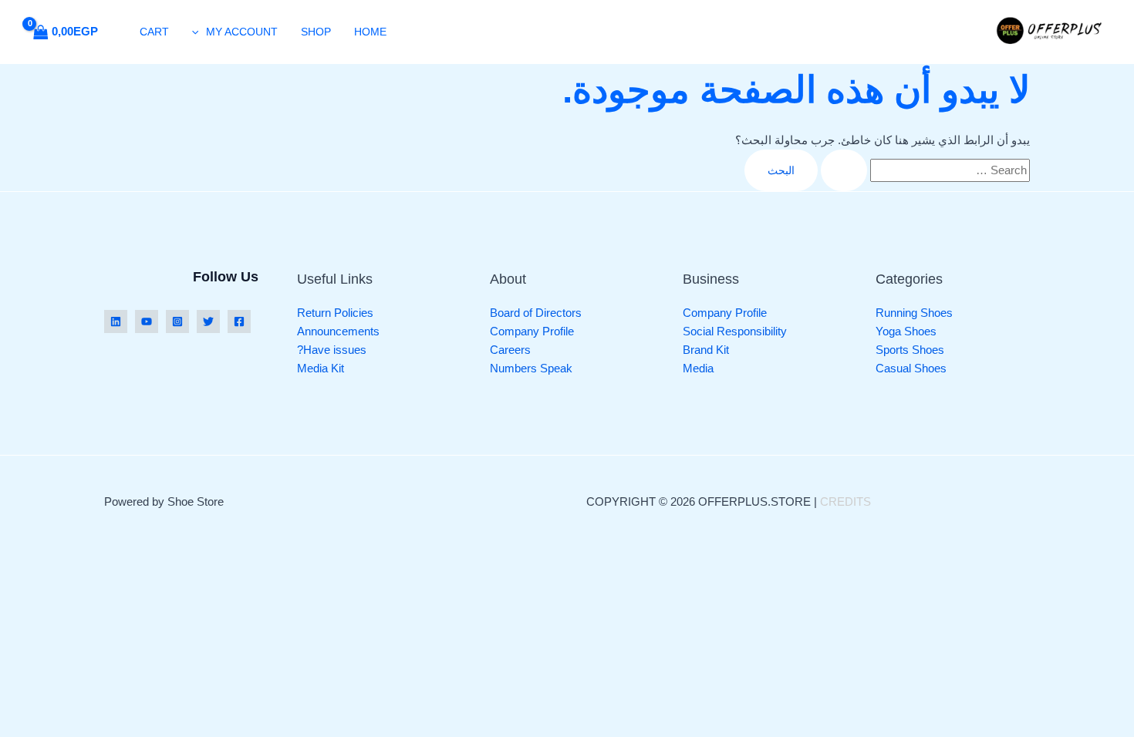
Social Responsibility (735, 331)
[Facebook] (239, 321)
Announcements (338, 331)
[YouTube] (146, 321)
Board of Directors (536, 312)
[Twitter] (208, 321)
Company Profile (725, 312)
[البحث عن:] (924, 170)
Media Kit (320, 368)
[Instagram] (177, 321)
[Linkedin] (115, 321)
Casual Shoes (911, 368)
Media (698, 368)
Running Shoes (914, 312)
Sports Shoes (910, 349)
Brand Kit (706, 349)
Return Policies (335, 312)
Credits (845, 501)
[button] (199, 31)
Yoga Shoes (906, 331)
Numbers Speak (531, 368)
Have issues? (331, 349)
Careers (510, 349)
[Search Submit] (844, 170)
